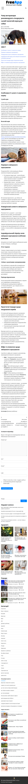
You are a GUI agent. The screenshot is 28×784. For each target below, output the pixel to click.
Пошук (2, 498)
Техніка (2, 668)
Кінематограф (4, 630)
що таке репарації (5, 693)
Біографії (3, 613)
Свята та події (4, 660)
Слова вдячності (4, 663)
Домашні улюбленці (12, 411)
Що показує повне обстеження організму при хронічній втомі (20, 573)
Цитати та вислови (5, 673)
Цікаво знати (3, 675)
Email (3, 466)
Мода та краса (4, 633)
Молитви (3, 635)
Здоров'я (3, 626)
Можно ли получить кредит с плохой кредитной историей (13, 513)
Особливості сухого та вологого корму (11, 50)
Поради (2, 645)
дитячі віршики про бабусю (7, 698)
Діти (2, 621)
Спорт (2, 665)
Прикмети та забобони (6, 650)
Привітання (3, 648)
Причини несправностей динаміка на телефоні (11, 706)
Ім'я (2, 459)
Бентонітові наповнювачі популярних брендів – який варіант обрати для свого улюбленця (16, 732)
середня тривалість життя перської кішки (10, 703)
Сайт (2, 473)
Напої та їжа (3, 640)
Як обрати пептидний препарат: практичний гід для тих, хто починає (6, 556)
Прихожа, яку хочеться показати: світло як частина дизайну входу (16, 593)
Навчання (3, 638)
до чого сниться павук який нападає (9, 688)
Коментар (4, 440)
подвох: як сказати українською (8, 685)
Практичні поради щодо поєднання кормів (12, 60)
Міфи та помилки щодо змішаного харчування (12, 62)
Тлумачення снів (4, 670)
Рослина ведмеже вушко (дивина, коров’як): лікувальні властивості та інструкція (6, 539)
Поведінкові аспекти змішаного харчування (12, 54)
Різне (2, 655)
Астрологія (3, 608)
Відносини (3, 616)
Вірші (2, 618)
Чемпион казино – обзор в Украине (15, 726)
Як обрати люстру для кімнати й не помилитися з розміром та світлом (15, 587)
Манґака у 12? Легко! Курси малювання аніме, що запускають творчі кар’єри (16, 768)
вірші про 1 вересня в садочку (8, 682)
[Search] (26, 8)
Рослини (3, 658)
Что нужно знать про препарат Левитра (16, 756)
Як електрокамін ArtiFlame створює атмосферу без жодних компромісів (16, 762)
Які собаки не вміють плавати (7, 690)
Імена (2, 628)
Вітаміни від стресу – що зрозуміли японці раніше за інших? (20, 539)
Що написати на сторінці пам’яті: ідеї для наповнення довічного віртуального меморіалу (17, 599)
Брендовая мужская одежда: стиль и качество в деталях (16, 750)
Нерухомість (3, 643)
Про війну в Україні (5, 653)
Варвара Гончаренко (13, 584)
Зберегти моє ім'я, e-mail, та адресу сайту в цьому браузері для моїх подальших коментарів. (14, 481)
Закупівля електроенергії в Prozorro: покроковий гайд (12, 511)
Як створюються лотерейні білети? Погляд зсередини (15, 715)
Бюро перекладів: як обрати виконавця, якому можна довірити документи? (16, 581)
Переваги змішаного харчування (9, 52)
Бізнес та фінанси (4, 611)
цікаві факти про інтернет (7, 701)
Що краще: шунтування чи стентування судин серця (20, 556)
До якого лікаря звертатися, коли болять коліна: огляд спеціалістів (7, 573)
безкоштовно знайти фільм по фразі (9, 695)
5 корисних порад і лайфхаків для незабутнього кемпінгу (15, 744)
